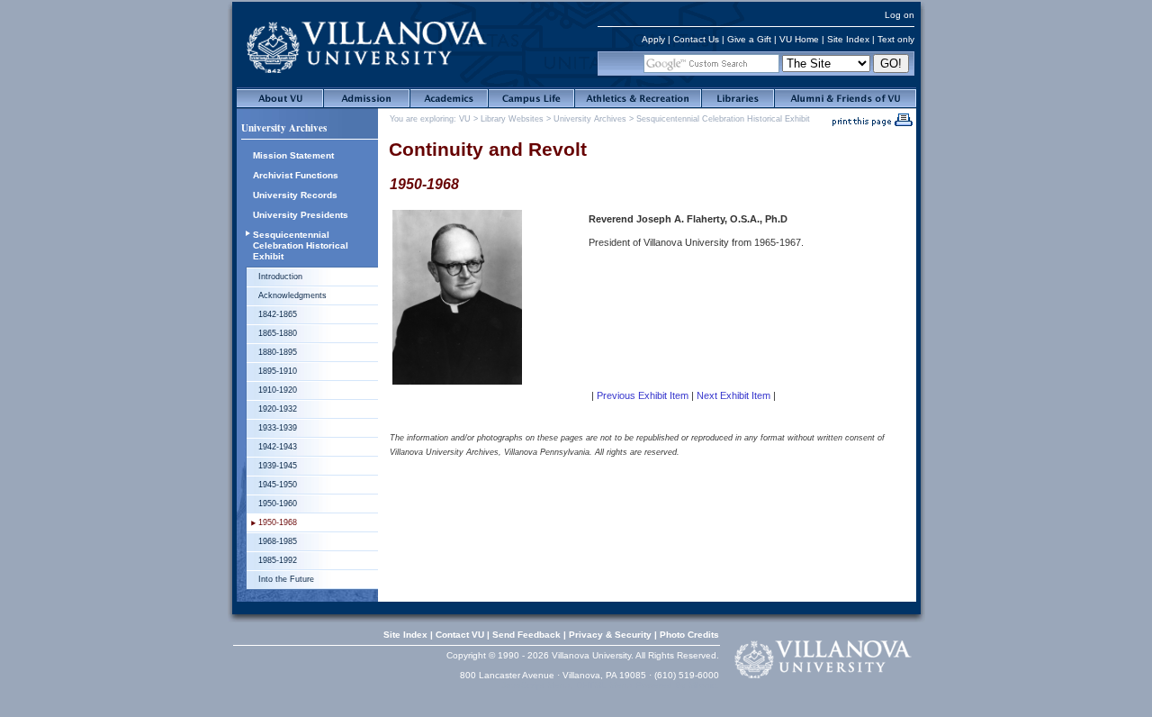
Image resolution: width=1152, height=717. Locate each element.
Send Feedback (526, 635)
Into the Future (286, 579)
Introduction (280, 276)
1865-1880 (277, 333)
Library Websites (512, 118)
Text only (896, 39)
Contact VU (460, 635)
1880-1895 (277, 352)
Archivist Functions (295, 175)
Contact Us (696, 39)
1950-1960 (277, 503)
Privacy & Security (610, 635)
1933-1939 (277, 427)
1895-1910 (277, 371)
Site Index (848, 39)
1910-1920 (277, 390)
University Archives (284, 128)
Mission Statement (293, 155)
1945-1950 (277, 484)
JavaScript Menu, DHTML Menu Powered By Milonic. (610, 685)
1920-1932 (277, 408)
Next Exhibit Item (733, 395)
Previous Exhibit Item (642, 395)
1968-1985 (277, 541)
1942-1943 (277, 446)
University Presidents (300, 215)
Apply (653, 39)
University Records (295, 195)
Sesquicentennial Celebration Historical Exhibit (300, 245)
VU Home (799, 39)
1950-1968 (277, 522)
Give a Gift (749, 39)
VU (465, 118)
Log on (899, 15)
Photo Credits (689, 635)
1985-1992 (277, 560)
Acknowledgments (292, 295)
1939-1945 (277, 465)
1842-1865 (277, 314)
